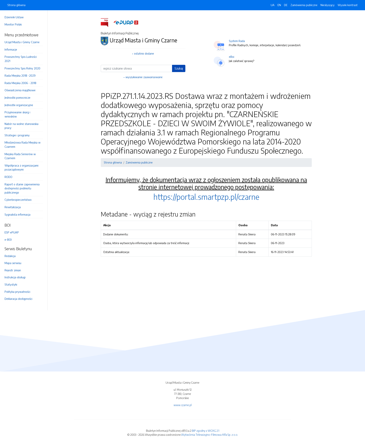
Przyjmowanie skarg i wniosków (17, 114)
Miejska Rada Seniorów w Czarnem (20, 156)
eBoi (231, 56)
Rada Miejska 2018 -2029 (20, 75)
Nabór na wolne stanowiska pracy (21, 126)
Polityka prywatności (17, 291)
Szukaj (179, 68)
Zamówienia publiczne (303, 5)
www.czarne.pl (183, 405)
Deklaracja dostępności (18, 298)
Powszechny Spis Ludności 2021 (21, 59)
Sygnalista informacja (17, 214)
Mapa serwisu (13, 263)
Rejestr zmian (13, 270)
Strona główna (16, 5)
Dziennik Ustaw (14, 17)
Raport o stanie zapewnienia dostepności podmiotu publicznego (22, 188)
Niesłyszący (328, 5)
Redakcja (10, 256)
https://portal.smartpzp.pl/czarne (206, 197)
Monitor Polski (13, 24)
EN (279, 5)
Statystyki (11, 284)
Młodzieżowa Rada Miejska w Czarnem (22, 144)
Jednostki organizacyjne (19, 105)
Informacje (11, 49)
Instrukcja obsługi (15, 277)
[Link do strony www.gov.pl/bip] (107, 22)
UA (273, 5)
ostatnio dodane (144, 53)
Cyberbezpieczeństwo (18, 199)
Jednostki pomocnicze (17, 97)
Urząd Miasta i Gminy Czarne (22, 42)
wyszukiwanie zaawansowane (144, 77)
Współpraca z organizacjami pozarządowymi (21, 167)
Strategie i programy (17, 135)
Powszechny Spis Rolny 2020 (22, 68)
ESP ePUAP (12, 232)
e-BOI (8, 239)
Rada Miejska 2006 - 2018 (20, 83)
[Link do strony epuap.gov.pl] (125, 22)
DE (285, 5)
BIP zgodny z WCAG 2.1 (205, 430)
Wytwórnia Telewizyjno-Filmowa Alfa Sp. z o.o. (209, 434)
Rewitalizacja (13, 207)
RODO (8, 177)
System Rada (237, 41)
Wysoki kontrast (348, 5)
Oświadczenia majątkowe (20, 90)
